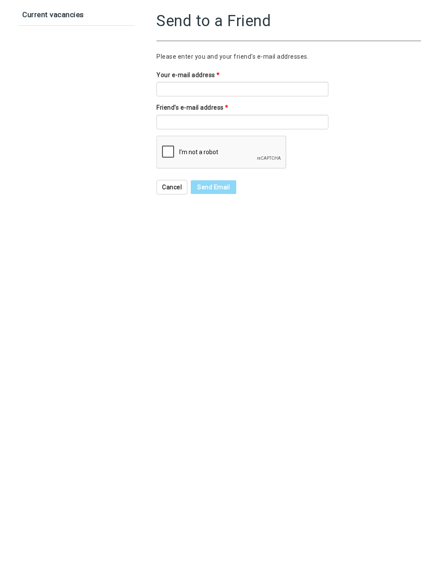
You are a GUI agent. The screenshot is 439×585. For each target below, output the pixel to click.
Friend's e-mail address (192, 107)
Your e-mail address (188, 75)
